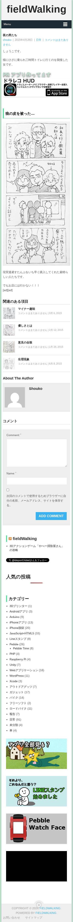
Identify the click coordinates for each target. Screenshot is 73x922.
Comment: (13, 435)
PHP (12, 653)
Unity (13, 664)
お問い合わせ (11, 917)
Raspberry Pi (18, 659)
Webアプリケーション (24, 670)
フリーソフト (18, 703)
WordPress (17, 675)
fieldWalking (37, 9)
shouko (7, 39)
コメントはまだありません (32, 313)
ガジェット (17, 692)
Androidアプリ (19, 611)
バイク (14, 697)
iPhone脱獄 (17, 627)
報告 (12, 714)
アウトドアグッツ (21, 686)
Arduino (14, 617)
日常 (38, 39)
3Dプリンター (18, 606)
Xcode (14, 681)
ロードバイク (18, 708)
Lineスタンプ (18, 638)
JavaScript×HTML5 (22, 633)
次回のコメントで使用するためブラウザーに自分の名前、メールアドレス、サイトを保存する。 (36, 500)
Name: (11, 473)
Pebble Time (21, 648)
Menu (7, 24)
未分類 (14, 725)
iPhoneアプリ (18, 622)
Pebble (14, 644)
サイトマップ (33, 917)
